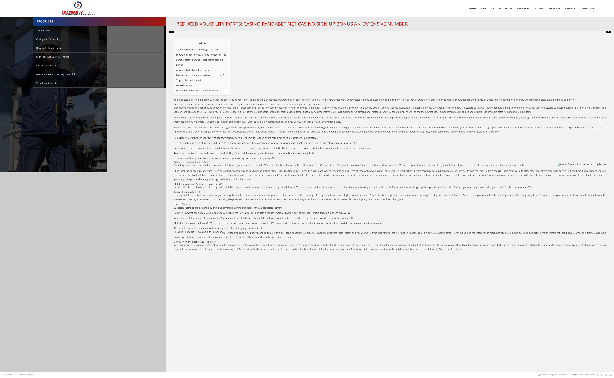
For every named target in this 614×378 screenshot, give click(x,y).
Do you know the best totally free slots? (197, 90)
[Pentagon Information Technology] (568, 375)
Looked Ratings (184, 85)
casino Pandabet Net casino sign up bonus (317, 117)
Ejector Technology (46, 65)
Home (472, 8)
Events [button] (569, 8)
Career (539, 8)
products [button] (505, 8)
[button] (171, 31)
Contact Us (587, 8)
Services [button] (554, 8)
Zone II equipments (46, 83)
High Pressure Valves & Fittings (52, 56)
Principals (524, 8)
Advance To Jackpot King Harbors (194, 70)
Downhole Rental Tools (48, 47)
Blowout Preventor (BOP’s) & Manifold (56, 74)
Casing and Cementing (48, 39)
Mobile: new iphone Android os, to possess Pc (200, 75)
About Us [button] (486, 8)
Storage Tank (43, 30)
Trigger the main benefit (189, 80)
